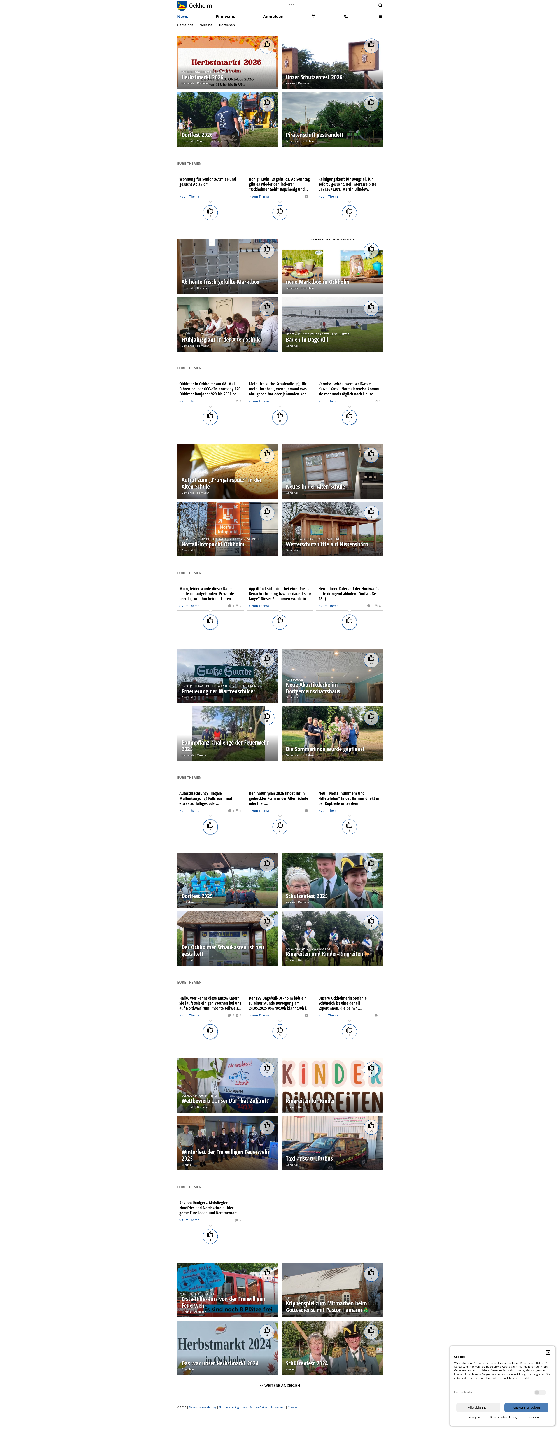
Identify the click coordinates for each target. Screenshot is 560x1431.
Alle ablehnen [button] (478, 1407)
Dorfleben (203, 83)
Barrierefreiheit (258, 1407)
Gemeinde (188, 83)
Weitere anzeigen (281, 1385)
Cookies (293, 1407)
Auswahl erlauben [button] (526, 1407)
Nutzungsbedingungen (233, 1407)
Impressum (278, 1407)
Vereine (290, 83)
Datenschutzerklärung (202, 1407)
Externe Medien (463, 1392)
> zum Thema (189, 196)
